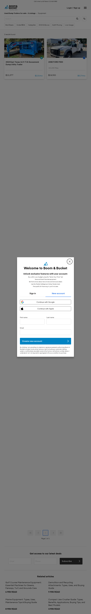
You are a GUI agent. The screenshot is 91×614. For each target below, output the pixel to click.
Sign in (33, 293)
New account (58, 293)
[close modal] (70, 261)
